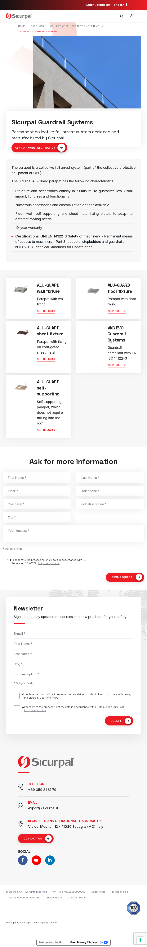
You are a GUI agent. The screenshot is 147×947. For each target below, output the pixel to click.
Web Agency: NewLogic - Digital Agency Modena (31, 922)
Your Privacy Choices (84, 942)
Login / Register (98, 5)
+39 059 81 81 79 (42, 790)
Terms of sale (120, 891)
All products (46, 311)
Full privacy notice (49, 563)
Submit (116, 721)
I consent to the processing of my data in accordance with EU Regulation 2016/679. (49, 561)
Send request (122, 577)
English (119, 5)
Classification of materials (24, 897)
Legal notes (98, 891)
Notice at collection (51, 942)
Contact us (33, 838)
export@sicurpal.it (43, 808)
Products (37, 26)
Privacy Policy (54, 897)
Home (21, 26)
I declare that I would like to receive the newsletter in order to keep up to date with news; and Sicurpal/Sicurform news (77, 696)
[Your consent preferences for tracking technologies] (140, 940)
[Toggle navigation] (139, 16)
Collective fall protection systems (75, 26)
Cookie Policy (77, 897)
